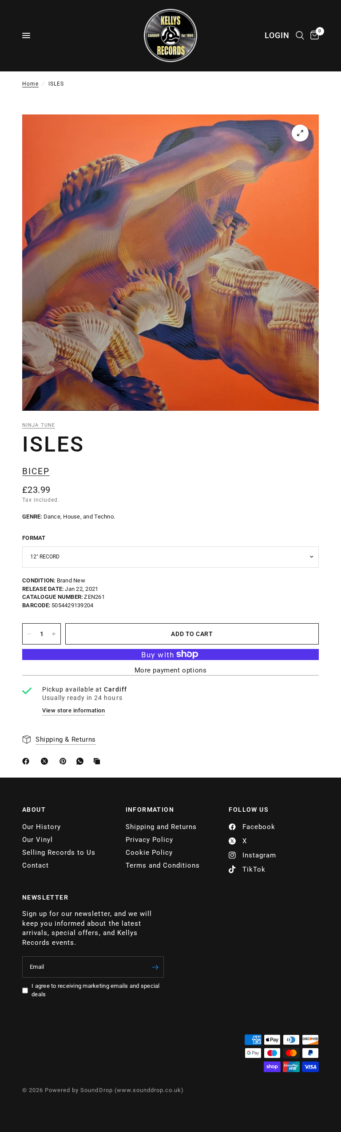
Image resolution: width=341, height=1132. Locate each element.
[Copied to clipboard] (98, 761)
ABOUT (34, 809)
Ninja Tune (38, 425)
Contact (35, 865)
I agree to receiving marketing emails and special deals (96, 990)
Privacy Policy (149, 840)
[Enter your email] (155, 967)
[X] (46, 761)
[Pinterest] (64, 761)
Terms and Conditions (163, 865)
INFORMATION (150, 809)
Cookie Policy (149, 853)
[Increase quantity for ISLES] (53, 634)
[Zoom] (300, 133)
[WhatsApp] (81, 761)
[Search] (300, 35)
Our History (41, 827)
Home (30, 84)
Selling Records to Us (58, 853)
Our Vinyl (37, 840)
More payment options (171, 670)
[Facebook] (27, 761)
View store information (73, 710)
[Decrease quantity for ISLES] (29, 634)
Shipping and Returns (161, 827)
